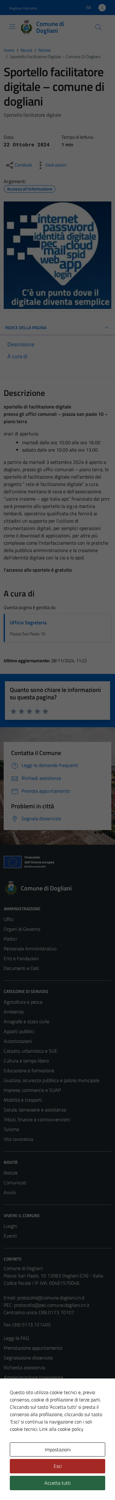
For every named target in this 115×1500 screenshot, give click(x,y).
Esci (58, 1466)
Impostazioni (58, 1449)
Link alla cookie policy (61, 1429)
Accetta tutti (57, 1483)
